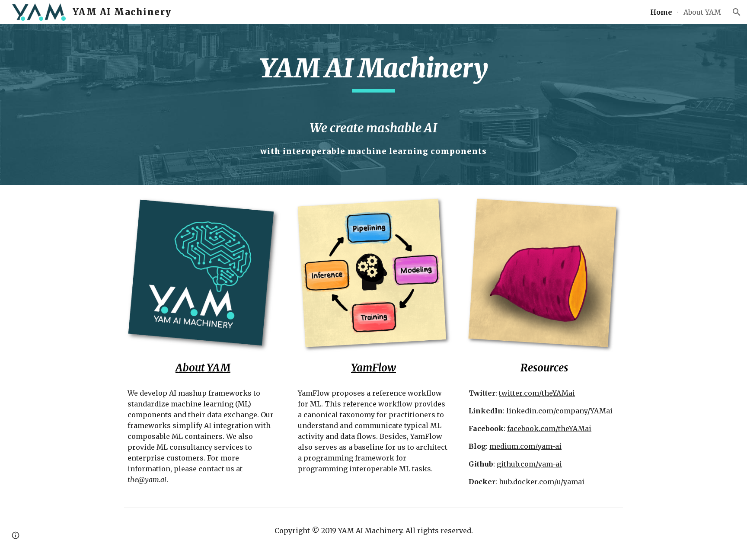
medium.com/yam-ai (525, 446)
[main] (373, 104)
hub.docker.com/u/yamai (541, 481)
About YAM (203, 367)
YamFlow (373, 367)
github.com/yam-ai (529, 464)
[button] (736, 12)
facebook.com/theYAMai (549, 428)
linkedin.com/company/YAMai (559, 410)
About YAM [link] (702, 12)
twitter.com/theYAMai (537, 393)
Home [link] (661, 12)
